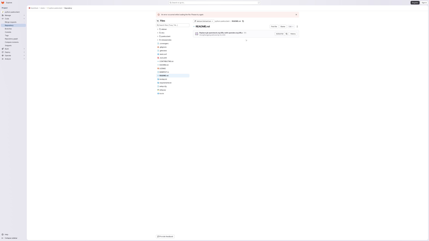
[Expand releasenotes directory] (157, 40)
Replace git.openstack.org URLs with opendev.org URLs (221, 33)
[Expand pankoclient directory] (157, 36)
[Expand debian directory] (157, 29)
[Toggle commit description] (245, 33)
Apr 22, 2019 (221, 35)
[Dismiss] (296, 14)
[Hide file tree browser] (158, 21)
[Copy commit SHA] (286, 34)
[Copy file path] (243, 21)
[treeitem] (172, 29)
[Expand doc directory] (157, 32)
